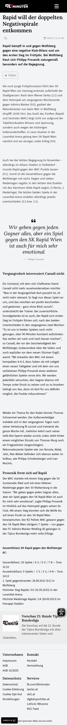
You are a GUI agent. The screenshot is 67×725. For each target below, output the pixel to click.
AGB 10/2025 (10, 670)
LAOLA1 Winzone (37, 704)
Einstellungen (11, 699)
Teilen (11, 75)
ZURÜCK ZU (8, 720)
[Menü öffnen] (56, 6)
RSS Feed (33, 708)
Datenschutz (10, 684)
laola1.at (32, 689)
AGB (5, 665)
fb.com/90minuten (38, 684)
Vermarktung (35, 665)
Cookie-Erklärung (13, 689)
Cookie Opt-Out (12, 694)
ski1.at (31, 694)
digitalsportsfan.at (38, 699)
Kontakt (32, 660)
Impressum (10, 660)
